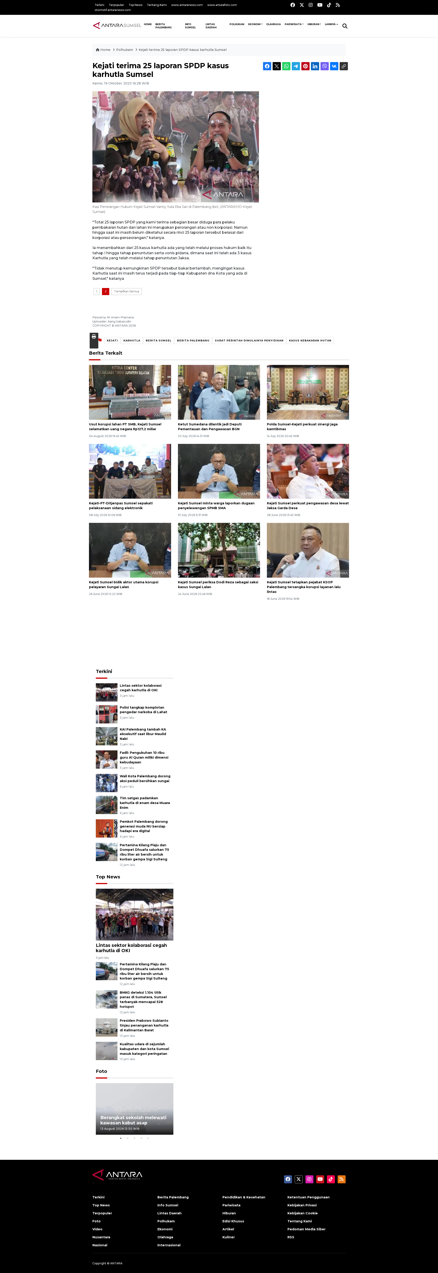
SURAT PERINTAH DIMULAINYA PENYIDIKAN (249, 340)
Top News (135, 5)
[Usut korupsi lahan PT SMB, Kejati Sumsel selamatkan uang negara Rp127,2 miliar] (130, 392)
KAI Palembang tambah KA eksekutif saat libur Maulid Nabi (143, 734)
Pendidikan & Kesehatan (243, 1197)
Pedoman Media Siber (306, 1229)
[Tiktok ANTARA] (329, 5)
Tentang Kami (157, 5)
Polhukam (236, 24)
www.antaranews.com (187, 5)
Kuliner (228, 1237)
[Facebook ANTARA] (292, 5)
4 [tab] (141, 1138)
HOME (148, 24)
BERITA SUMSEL (159, 340)
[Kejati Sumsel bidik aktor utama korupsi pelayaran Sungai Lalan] (130, 550)
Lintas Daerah (211, 26)
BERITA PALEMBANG (193, 340)
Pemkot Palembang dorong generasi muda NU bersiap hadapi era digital (144, 826)
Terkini (99, 5)
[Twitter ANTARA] (302, 5)
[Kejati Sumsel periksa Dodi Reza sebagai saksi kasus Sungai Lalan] (219, 550)
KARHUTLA (131, 340)
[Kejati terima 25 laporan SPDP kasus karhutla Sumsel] (134, 914)
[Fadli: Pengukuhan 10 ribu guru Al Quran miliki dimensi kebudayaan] (106, 759)
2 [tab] (127, 1138)
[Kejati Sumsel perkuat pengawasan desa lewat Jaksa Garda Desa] (308, 471)
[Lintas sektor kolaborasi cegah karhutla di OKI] (106, 692)
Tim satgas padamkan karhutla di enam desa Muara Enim (145, 803)
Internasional (168, 1245)
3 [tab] (134, 1138)
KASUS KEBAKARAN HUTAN (310, 340)
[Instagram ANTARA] (311, 5)
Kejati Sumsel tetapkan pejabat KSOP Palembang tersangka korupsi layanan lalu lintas (304, 587)
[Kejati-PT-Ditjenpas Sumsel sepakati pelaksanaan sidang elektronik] (130, 471)
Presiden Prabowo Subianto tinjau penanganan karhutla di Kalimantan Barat (144, 1025)
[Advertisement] (134, 635)
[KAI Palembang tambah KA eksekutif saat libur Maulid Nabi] (106, 736)
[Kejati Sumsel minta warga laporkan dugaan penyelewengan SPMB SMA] (219, 471)
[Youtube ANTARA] (320, 5)
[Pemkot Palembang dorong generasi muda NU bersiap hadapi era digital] (106, 828)
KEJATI (112, 340)
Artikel (228, 1229)
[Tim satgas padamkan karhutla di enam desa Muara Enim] (106, 804)
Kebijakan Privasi (302, 1205)
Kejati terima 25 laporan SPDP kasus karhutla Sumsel (183, 50)
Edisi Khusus (233, 1221)
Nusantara (101, 1237)
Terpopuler (116, 5)
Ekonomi (254, 24)
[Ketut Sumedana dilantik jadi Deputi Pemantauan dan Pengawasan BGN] (219, 392)
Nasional (99, 1245)
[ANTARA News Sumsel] (117, 25)
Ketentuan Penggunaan (308, 1197)
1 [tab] (121, 1138)
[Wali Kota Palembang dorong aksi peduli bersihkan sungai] (106, 783)
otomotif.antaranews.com (113, 10)
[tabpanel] (134, 1109)
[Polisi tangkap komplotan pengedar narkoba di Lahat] (106, 714)
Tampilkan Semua (126, 291)
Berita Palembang (163, 26)
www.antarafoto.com (222, 5)
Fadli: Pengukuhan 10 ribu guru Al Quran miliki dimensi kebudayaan (144, 757)
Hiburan (313, 24)
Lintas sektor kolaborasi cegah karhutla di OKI (131, 948)
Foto (101, 1071)
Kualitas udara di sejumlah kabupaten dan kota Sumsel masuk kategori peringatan (144, 1049)
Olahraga (273, 24)
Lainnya (330, 24)
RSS (290, 1237)
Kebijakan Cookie (302, 1213)
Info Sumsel (190, 26)
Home (105, 50)
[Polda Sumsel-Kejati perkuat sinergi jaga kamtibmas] (308, 392)
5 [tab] (148, 1138)
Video (97, 1229)
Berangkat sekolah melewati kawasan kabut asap (133, 1120)
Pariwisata (293, 24)
